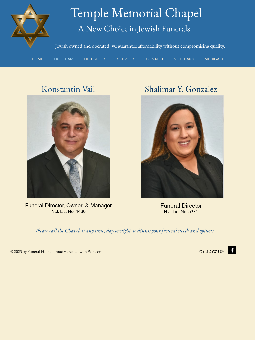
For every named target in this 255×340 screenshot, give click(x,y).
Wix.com (95, 251)
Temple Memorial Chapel (136, 12)
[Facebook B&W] (232, 250)
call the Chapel (64, 230)
